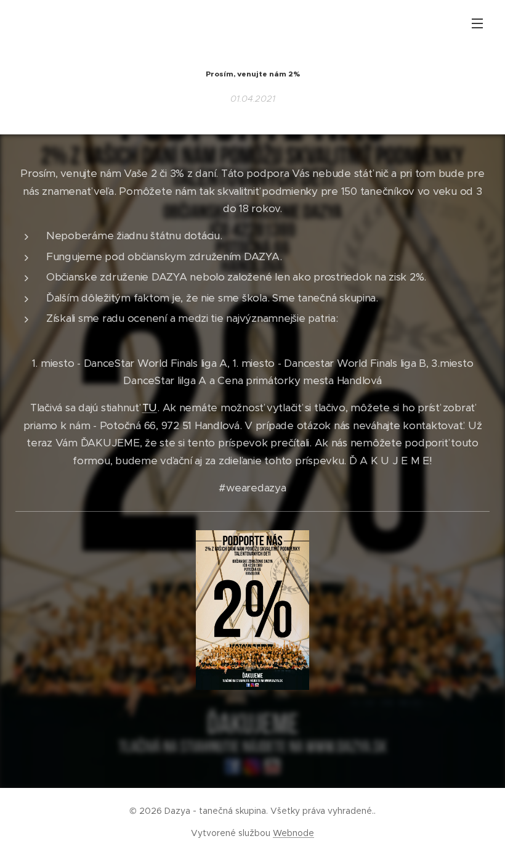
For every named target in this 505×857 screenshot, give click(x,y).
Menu (477, 22)
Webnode (293, 833)
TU (149, 407)
